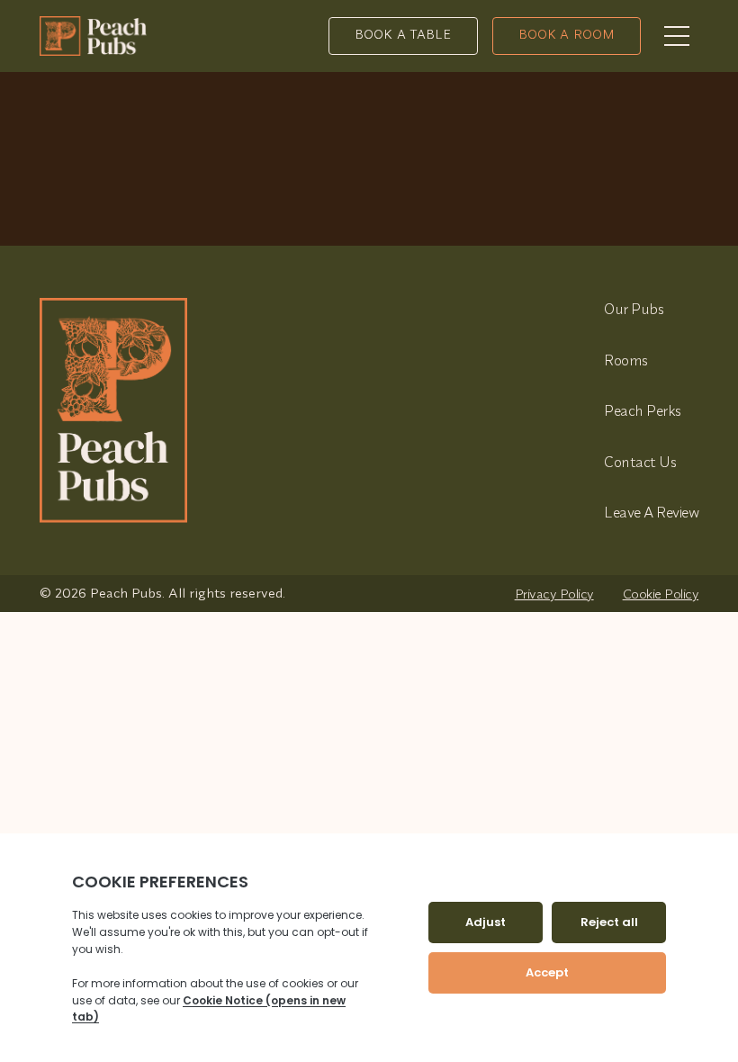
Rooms (626, 360)
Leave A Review (651, 512)
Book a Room (567, 34)
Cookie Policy (661, 593)
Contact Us (640, 462)
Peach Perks (642, 410)
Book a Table (403, 34)
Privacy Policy (554, 593)
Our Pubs (633, 309)
